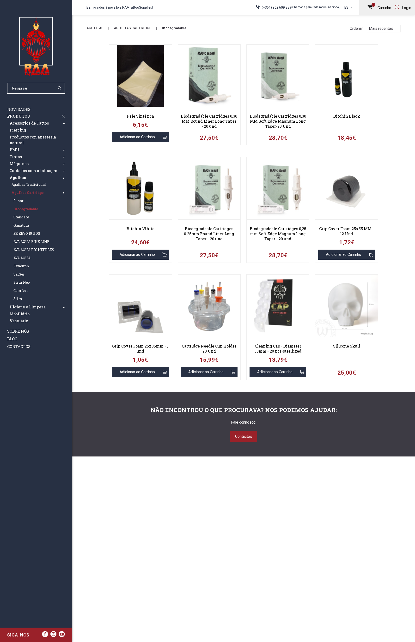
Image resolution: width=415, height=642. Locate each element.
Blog (12, 338)
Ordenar (356, 28)
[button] (64, 123)
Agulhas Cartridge (132, 28)
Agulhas (95, 28)
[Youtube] (62, 635)
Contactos (19, 346)
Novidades (19, 109)
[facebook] (45, 635)
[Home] (36, 46)
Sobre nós (18, 331)
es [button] (346, 7)
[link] (140, 78)
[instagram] (53, 635)
